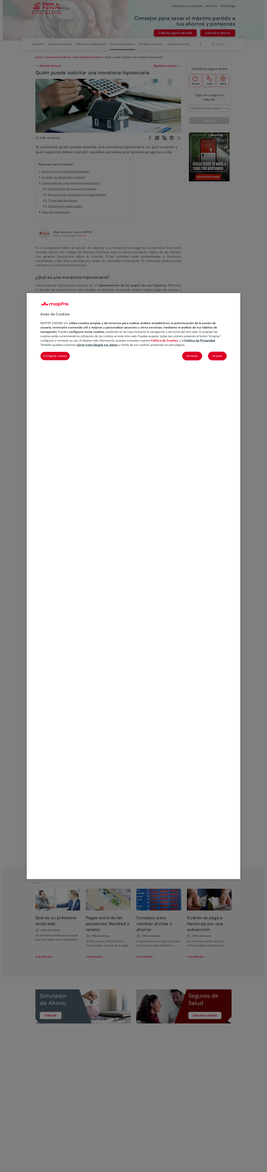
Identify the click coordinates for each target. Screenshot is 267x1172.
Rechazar (192, 355)
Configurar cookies (55, 355)
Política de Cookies (164, 340)
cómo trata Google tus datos (97, 345)
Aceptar (217, 355)
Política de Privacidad (199, 340)
